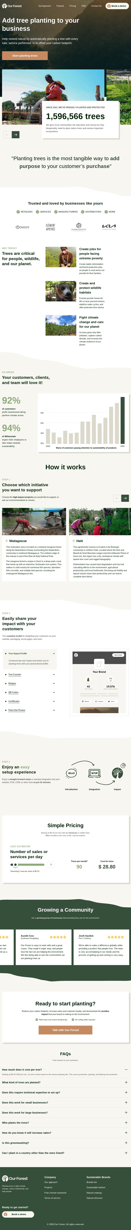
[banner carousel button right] (15, 134)
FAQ (84, 6)
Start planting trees (24, 55)
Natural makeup (94, 1193)
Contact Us (96, 6)
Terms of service (52, 1198)
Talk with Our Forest (65, 1030)
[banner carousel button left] (7, 134)
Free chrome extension (55, 1193)
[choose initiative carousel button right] (125, 498)
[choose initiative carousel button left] (117, 498)
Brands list (92, 1182)
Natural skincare (94, 1198)
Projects (60, 6)
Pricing (73, 6)
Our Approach (44, 6)
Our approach (50, 1182)
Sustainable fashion (96, 1187)
